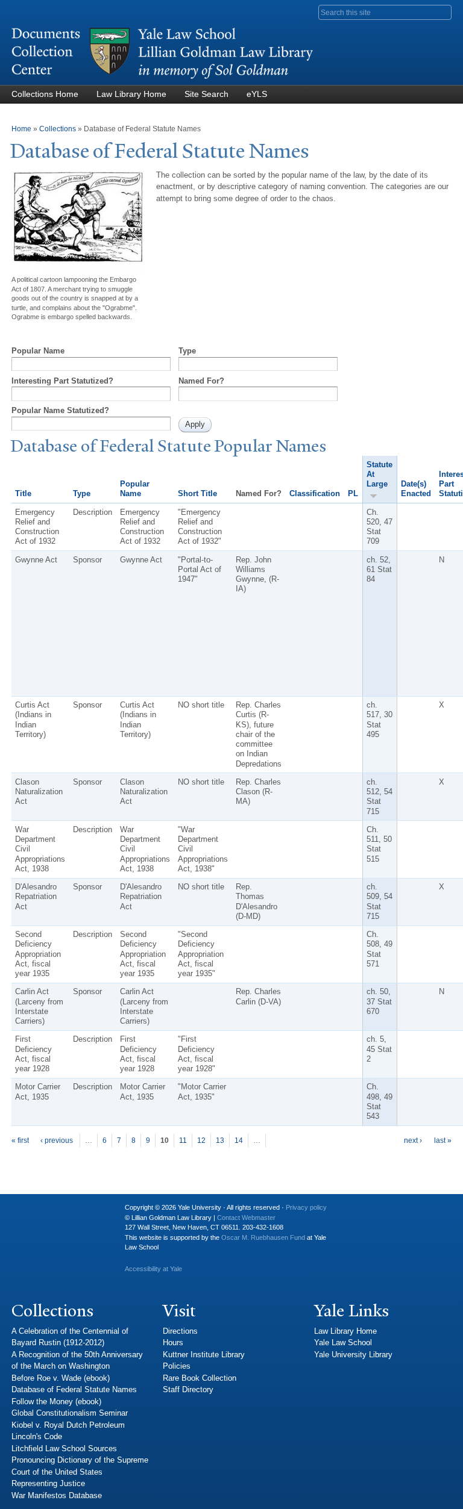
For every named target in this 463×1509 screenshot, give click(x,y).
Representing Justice (48, 1483)
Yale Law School (343, 1342)
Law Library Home (131, 94)
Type (187, 350)
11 (183, 1140)
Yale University (30, 1212)
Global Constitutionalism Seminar (69, 1412)
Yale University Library (353, 1354)
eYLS (257, 94)
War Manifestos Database (56, 1495)
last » (443, 1140)
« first (20, 1140)
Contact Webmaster (246, 1217)
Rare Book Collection (199, 1378)
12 (201, 1140)
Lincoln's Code (36, 1436)
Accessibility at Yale (153, 1268)
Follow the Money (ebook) (56, 1401)
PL (353, 493)
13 (220, 1140)
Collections (57, 129)
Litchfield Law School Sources (64, 1448)
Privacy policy (306, 1207)
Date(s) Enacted (416, 488)
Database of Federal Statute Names (74, 1389)
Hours (173, 1342)
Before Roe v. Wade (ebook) (60, 1378)
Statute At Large (379, 474)
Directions (180, 1331)
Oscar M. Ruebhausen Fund (263, 1237)
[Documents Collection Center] (162, 79)
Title (23, 493)
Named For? (201, 380)
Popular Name (38, 350)
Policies (177, 1366)
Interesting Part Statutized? (62, 380)
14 (239, 1140)
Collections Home (44, 94)
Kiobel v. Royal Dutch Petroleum (68, 1425)
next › (413, 1140)
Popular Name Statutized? (60, 410)
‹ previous (56, 1140)
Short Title (197, 493)
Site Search (206, 94)
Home (21, 129)
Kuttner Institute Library (204, 1354)
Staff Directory (188, 1389)
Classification (314, 493)
